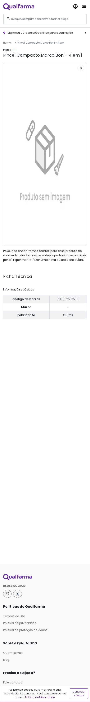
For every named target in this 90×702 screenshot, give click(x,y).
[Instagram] (7, 594)
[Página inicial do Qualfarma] (45, 577)
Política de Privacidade (40, 697)
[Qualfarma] (18, 6)
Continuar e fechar (78, 693)
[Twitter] (17, 594)
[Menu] (84, 5)
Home (7, 42)
